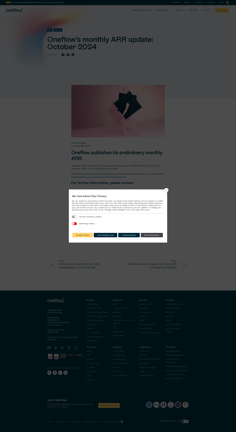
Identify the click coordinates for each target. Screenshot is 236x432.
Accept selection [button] (129, 235)
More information (151, 235)
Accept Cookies (82, 235)
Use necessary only (105, 235)
